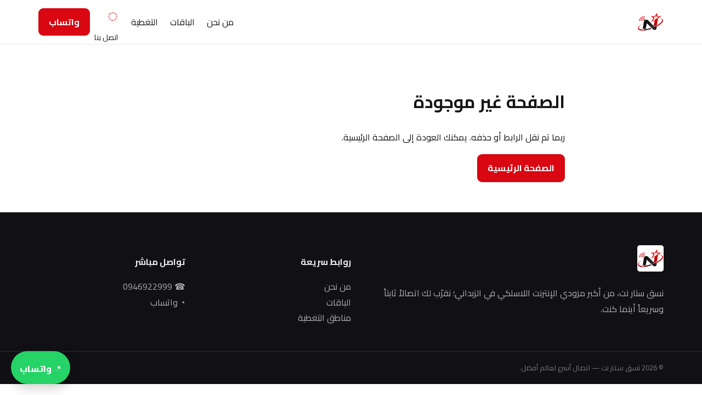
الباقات (182, 22)
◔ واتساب (167, 303)
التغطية (144, 22)
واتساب (64, 22)
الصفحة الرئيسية (521, 168)
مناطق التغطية (324, 318)
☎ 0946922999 (154, 287)
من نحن (220, 22)
